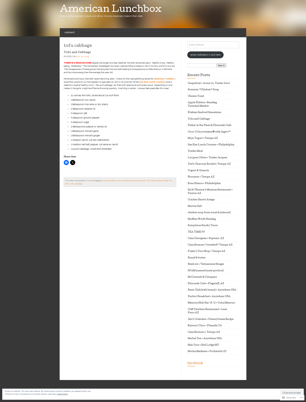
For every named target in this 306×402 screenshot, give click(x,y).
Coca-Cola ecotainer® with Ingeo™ (209, 132)
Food (89, 180)
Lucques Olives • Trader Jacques (207, 158)
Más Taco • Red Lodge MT (203, 345)
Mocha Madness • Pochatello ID (207, 351)
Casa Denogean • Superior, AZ (206, 238)
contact (70, 32)
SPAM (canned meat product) (206, 271)
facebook (195, 363)
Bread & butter (197, 258)
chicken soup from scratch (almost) (209, 213)
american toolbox (109, 180)
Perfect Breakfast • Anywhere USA (209, 296)
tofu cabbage (76, 184)
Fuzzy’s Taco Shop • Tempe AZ (206, 251)
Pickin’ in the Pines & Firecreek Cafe (209, 125)
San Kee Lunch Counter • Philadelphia (211, 145)
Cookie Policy (62, 394)
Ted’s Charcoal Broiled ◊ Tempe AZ (209, 164)
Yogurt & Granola (198, 171)
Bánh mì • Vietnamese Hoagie (206, 264)
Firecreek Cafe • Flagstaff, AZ (206, 284)
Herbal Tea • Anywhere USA (205, 339)
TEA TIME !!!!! (196, 232)
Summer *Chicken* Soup (203, 90)
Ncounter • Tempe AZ (201, 177)
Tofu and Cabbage (77, 52)
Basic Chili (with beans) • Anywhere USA (212, 290)
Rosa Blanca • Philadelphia (204, 183)
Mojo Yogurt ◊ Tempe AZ (203, 138)
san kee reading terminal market (131, 180)
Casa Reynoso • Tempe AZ (204, 332)
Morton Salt (195, 206)
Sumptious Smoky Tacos (203, 225)
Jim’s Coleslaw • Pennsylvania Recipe (211, 319)
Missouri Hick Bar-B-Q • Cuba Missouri (211, 303)
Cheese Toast (196, 96)
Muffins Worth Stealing (202, 219)
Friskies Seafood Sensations (204, 112)
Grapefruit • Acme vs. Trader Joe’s (209, 83)
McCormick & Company (202, 277)
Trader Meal (195, 151)
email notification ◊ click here (205, 54)
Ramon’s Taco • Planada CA (205, 326)
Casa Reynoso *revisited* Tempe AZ (210, 245)
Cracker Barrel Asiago (201, 200)
